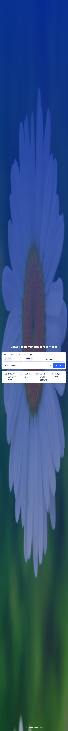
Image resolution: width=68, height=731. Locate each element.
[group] (13, 359)
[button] (54, 2)
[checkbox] (32, 355)
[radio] (6, 355)
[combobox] (12, 359)
